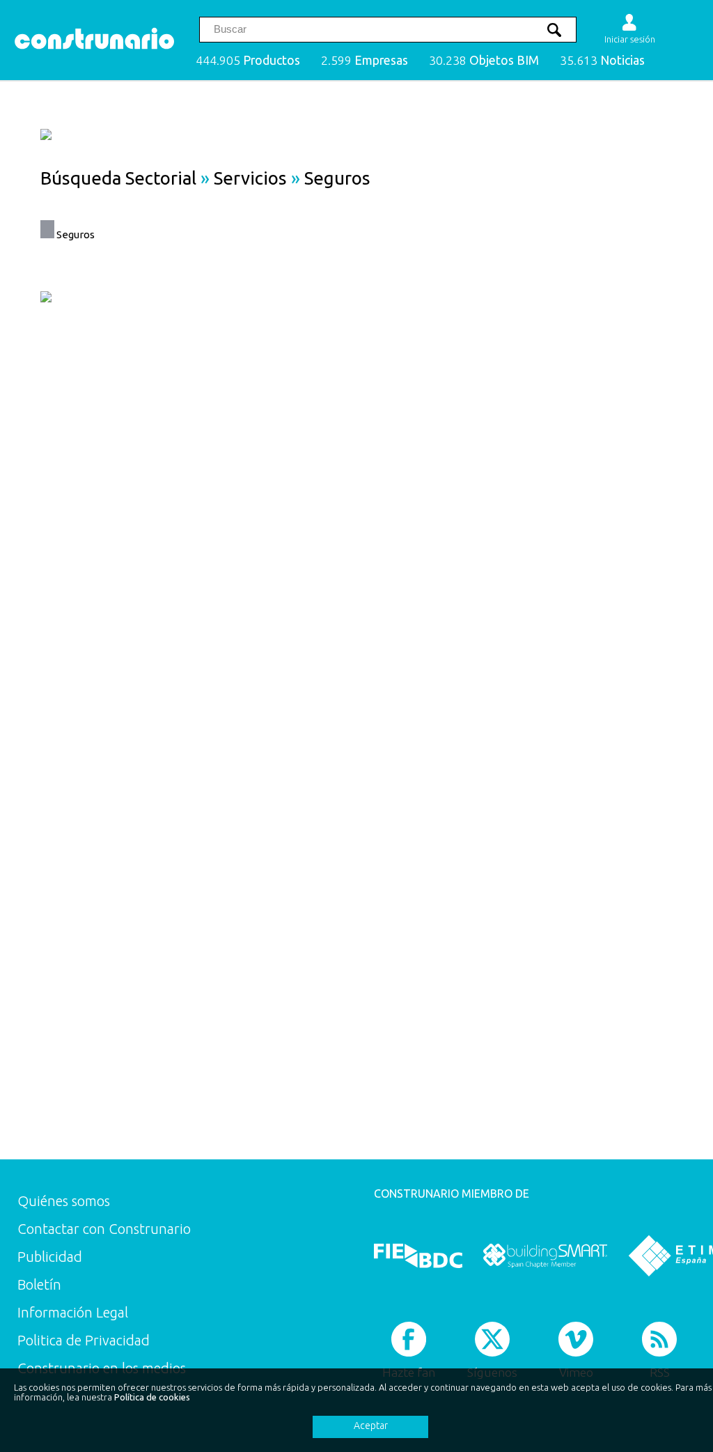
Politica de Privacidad (83, 1340)
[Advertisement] (613, 485)
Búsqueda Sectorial (118, 178)
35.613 (602, 60)
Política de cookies (152, 1397)
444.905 (248, 60)
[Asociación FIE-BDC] (418, 1255)
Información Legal (72, 1312)
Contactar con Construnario (104, 1229)
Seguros (75, 234)
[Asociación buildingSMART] (544, 1255)
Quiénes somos (63, 1201)
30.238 (484, 60)
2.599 (364, 60)
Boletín (39, 1284)
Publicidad (49, 1257)
